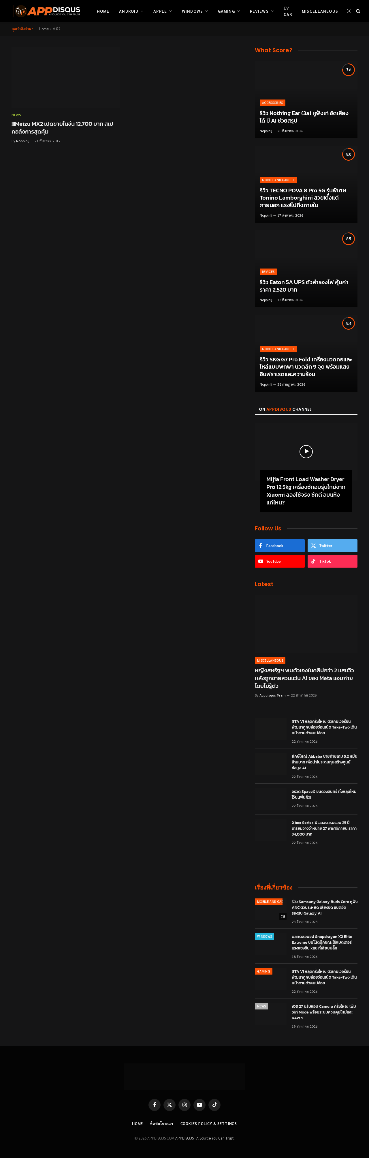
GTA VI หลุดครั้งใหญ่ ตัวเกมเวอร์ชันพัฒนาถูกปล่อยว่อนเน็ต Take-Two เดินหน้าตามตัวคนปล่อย (324, 727)
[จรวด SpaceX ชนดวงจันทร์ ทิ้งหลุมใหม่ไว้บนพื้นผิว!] (271, 799)
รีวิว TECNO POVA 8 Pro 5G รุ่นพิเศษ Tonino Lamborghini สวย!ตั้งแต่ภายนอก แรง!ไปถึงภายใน (303, 198)
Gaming (226, 11)
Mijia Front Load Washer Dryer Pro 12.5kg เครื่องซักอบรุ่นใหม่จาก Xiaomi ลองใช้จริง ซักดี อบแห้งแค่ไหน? (305, 491)
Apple (160, 11)
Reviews (259, 11)
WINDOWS (264, 936)
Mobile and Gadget (278, 180)
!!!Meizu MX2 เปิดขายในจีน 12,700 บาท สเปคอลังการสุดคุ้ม (62, 128)
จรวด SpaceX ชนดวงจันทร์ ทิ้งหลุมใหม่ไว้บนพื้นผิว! (324, 794)
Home (103, 11)
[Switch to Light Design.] (348, 11)
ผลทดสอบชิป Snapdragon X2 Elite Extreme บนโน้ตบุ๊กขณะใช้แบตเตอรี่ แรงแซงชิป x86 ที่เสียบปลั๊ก (322, 942)
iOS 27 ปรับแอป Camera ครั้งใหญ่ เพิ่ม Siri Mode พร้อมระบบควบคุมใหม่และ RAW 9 (324, 1012)
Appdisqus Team (272, 695)
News (16, 114)
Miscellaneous (320, 11)
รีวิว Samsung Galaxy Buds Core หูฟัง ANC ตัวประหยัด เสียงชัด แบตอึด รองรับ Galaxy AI (324, 907)
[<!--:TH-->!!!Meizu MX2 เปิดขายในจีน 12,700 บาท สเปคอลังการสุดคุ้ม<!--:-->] (66, 77)
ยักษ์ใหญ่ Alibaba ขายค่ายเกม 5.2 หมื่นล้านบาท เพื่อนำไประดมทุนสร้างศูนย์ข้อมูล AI (324, 762)
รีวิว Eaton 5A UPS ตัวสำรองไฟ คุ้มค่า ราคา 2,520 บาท (304, 286)
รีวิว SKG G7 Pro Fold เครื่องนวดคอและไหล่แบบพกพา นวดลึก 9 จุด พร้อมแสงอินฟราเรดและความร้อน (306, 367)
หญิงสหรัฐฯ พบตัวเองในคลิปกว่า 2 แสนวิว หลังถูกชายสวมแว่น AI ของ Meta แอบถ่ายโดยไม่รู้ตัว (304, 678)
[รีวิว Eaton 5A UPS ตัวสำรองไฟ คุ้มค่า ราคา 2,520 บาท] (306, 268)
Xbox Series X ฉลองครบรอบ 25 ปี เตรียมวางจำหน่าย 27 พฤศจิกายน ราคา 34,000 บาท (324, 828)
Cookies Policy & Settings (208, 1123)
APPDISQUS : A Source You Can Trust (204, 1138)
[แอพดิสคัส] (45, 11)
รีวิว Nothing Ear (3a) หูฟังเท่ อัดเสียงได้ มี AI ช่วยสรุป (304, 117)
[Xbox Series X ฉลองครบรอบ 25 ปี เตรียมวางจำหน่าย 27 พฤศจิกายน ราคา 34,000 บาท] (271, 830)
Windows (192, 11)
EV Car (288, 11)
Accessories (272, 102)
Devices (268, 271)
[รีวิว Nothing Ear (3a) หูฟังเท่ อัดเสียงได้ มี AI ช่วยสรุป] (306, 99)
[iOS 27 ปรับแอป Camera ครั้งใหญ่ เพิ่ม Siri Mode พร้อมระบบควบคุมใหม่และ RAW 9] (271, 1014)
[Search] (357, 11)
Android (128, 11)
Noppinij (22, 140)
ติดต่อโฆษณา (161, 1123)
